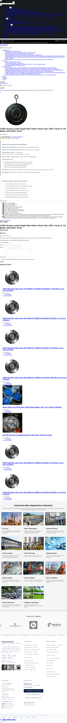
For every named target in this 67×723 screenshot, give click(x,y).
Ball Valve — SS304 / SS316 (30, 669)
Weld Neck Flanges (51, 660)
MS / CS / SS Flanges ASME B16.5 (53, 658)
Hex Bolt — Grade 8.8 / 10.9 (52, 651)
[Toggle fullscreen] (1, 721)
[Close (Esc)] (4, 721)
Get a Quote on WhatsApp (17, 136)
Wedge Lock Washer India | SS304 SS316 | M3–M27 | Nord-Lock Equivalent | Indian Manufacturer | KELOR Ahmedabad (30, 67)
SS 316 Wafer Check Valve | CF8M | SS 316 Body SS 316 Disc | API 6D (20, 52)
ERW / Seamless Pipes (51, 671)
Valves (9, 717)
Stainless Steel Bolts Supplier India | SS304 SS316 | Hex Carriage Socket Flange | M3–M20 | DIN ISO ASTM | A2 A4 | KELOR (32, 68)
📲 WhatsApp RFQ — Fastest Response (33, 690)
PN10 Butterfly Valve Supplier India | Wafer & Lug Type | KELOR (19, 53)
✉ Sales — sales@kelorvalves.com (33, 694)
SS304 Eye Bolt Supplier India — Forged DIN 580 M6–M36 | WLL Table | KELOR (23, 73)
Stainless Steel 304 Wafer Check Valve (13, 51)
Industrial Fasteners (7, 66)
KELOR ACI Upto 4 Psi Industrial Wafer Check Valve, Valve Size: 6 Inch (27, 435)
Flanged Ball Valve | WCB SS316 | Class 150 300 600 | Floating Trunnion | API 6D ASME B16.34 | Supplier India (29, 59)
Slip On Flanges (50, 663)
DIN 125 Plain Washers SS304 (53, 647)
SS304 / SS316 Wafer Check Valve (32, 663)
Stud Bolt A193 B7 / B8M (51, 649)
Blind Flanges (49, 665)
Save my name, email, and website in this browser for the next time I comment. (18, 259)
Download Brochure (4, 44)
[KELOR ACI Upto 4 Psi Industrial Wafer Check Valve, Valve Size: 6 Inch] (12, 432)
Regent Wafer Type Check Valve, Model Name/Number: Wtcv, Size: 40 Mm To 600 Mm (32, 407)
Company (5, 77)
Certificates (5, 78)
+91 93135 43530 (62, 40)
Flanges (21, 717)
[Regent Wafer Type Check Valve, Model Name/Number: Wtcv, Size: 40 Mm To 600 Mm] (12, 404)
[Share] (3, 721)
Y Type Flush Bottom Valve (30, 667)
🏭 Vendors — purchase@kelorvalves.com (33, 697)
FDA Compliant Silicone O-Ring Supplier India (15, 65)
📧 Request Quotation (5, 136)
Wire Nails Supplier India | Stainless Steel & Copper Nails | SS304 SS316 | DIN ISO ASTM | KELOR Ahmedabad (29, 71)
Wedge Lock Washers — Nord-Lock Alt (55, 645)
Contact (4, 79)
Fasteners (15, 717)
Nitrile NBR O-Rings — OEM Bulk (31, 645)
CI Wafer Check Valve (29, 660)
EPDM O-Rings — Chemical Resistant (32, 649)
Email (1, 247)
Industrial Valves (6, 50)
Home (4, 75)
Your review (3, 257)
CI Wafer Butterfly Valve (29, 665)
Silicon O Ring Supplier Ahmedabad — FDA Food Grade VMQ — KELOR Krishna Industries (25, 64)
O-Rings (4, 60)
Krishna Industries (4, 45)
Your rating (2, 242)
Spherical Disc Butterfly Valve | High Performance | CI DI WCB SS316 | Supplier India (23, 54)
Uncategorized (6, 90)
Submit (2, 261)
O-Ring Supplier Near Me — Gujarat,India (14, 63)
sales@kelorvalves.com (9, 40)
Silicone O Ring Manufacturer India (12, 61)
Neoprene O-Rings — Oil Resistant (32, 654)
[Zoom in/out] (0, 721)
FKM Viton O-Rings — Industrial (31, 651)
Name (1, 244)
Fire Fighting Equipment (51, 676)
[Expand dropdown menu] (10, 50)
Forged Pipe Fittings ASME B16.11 (53, 674)
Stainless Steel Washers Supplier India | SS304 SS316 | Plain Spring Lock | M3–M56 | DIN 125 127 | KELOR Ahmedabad (30, 74)
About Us (27, 717)
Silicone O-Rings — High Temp (31, 647)
